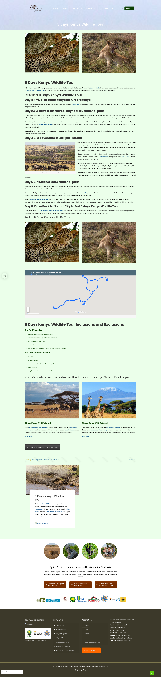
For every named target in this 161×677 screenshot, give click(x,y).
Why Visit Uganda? (61, 634)
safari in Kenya (69, 430)
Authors (55, 460)
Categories (37, 460)
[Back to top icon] (152, 673)
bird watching (84, 193)
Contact (129, 8)
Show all (132, 460)
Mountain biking (104, 157)
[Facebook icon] (77, 670)
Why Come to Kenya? (62, 642)
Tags (46, 460)
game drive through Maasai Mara (52, 210)
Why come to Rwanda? (63, 646)
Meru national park (45, 124)
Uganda (87, 625)
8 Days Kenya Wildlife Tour (49, 498)
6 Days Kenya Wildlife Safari (38, 427)
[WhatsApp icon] (75, 670)
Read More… (86, 436)
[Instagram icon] (83, 670)
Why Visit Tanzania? (62, 638)
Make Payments (61, 629)
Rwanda (87, 634)
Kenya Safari (94, 88)
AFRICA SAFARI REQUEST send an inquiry (56, 584)
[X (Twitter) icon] (79, 670)
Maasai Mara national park (36, 90)
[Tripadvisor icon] (85, 670)
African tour (75, 104)
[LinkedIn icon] (81, 670)
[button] (4, 276)
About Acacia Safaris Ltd (92, 642)
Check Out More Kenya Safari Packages (44, 447)
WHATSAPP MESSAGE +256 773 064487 (80, 584)
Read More (28, 436)
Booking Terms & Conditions (65, 650)
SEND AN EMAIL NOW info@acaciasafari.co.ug (106, 584)
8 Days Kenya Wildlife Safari (95, 423)
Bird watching (126, 157)
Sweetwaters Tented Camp (98, 430)
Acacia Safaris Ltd (42, 523)
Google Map (127, 640)
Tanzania (87, 638)
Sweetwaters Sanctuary (113, 427)
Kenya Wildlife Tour (47, 504)
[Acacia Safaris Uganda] (36, 8)
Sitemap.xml (60, 625)
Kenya (86, 629)
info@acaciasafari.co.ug (47, 517)
